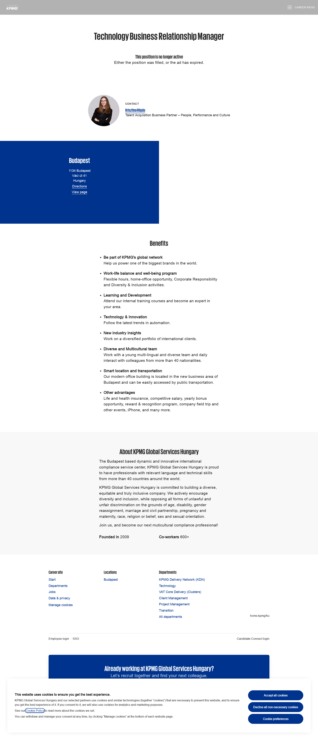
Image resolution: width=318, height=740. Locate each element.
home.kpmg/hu (259, 615)
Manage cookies (61, 605)
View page (79, 192)
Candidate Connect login (253, 638)
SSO (76, 638)
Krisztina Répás (135, 110)
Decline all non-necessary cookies (275, 707)
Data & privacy (59, 598)
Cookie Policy (35, 710)
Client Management (173, 598)
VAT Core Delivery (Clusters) (180, 592)
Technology (167, 586)
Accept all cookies (276, 695)
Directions (79, 186)
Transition (166, 610)
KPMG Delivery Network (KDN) (182, 579)
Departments (58, 586)
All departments (170, 617)
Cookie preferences (276, 719)
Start (52, 579)
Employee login (59, 638)
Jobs (52, 592)
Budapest (111, 579)
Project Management (174, 604)
